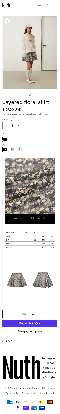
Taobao (50, 367)
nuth (16, 388)
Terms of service (30, 393)
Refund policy (49, 388)
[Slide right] (37, 95)
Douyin (50, 377)
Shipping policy (48, 393)
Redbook (49, 372)
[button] (39, 5)
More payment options (30, 331)
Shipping (22, 114)
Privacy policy (13, 393)
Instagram (50, 358)
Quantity (7, 119)
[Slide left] (22, 95)
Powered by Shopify (29, 388)
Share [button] (9, 340)
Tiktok (50, 362)
